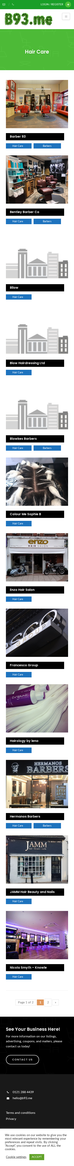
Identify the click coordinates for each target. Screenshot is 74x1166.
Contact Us (22, 1059)
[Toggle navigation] (66, 16)
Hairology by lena (24, 741)
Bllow (14, 287)
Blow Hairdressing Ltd (27, 363)
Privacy (11, 1118)
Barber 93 (18, 136)
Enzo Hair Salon (22, 589)
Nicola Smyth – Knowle (28, 967)
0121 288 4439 (23, 1092)
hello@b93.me (22, 1098)
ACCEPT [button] (37, 1157)
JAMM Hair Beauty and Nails (32, 892)
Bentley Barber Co (24, 212)
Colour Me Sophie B (25, 514)
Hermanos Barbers (25, 816)
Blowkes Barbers (23, 438)
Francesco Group (24, 665)
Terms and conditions (20, 1112)
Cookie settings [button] (16, 1157)
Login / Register (52, 4)
